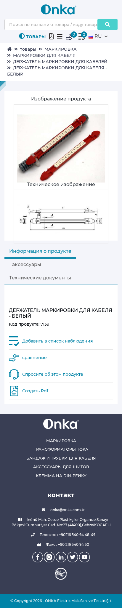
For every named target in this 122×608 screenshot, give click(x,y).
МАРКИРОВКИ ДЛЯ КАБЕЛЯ (44, 55)
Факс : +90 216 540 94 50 (67, 544)
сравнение (34, 357)
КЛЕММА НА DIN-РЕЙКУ (61, 475)
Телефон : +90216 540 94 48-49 (67, 534)
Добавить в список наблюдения (57, 341)
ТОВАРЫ (36, 36)
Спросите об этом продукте (52, 374)
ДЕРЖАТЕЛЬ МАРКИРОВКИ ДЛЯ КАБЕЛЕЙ (60, 61)
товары (28, 49)
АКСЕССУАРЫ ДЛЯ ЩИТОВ (61, 466)
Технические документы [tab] (40, 278)
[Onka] (61, 423)
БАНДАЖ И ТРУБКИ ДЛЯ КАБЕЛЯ (61, 458)
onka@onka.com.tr (67, 510)
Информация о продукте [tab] (40, 251)
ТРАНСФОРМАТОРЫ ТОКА (61, 449)
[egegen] (61, 573)
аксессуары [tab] (26, 264)
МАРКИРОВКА (60, 49)
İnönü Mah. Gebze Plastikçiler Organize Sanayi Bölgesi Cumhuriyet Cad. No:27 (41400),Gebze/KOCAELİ (61, 522)
